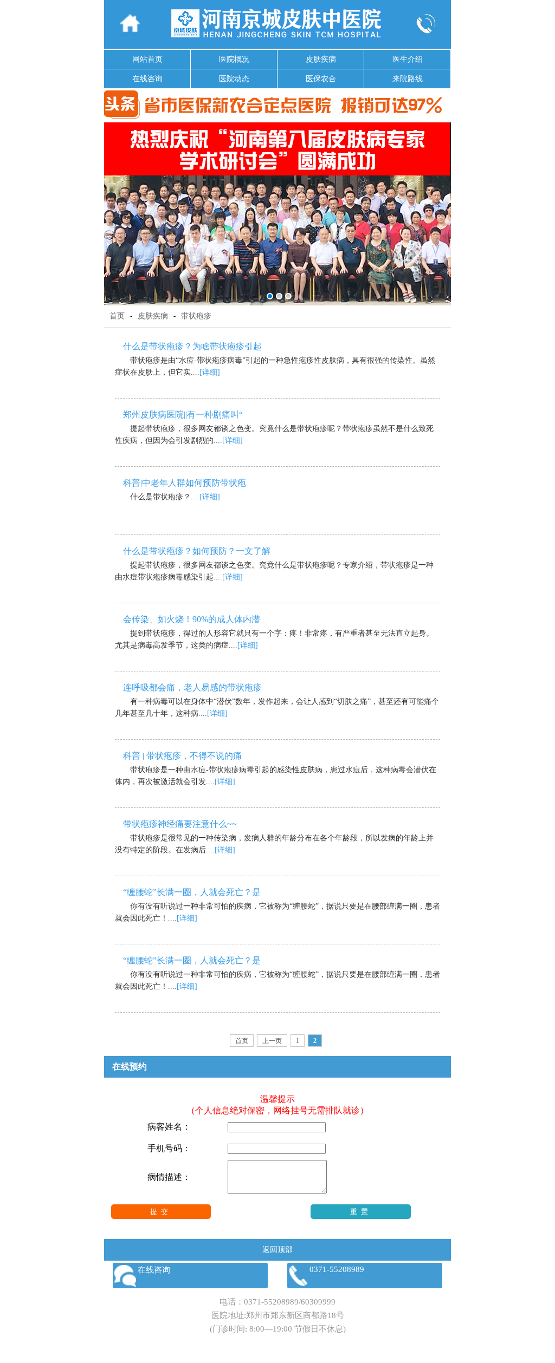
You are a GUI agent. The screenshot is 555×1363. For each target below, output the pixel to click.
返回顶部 (277, 1249)
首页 (117, 316)
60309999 (318, 1301)
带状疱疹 (196, 316)
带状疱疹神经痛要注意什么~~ (180, 824)
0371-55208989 (271, 1301)
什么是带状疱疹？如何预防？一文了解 (196, 551)
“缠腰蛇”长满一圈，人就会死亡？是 (192, 892)
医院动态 (234, 79)
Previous (114, 206)
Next (441, 206)
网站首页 (147, 59)
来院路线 (407, 79)
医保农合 (321, 79)
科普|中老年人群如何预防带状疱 (184, 482)
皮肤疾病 (321, 59)
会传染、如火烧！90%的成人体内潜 (191, 619)
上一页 (272, 1041)
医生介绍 (407, 59)
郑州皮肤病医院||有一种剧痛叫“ (183, 414)
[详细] (209, 372)
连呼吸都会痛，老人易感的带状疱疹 (192, 687)
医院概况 (234, 59)
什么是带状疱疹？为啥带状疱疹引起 (192, 346)
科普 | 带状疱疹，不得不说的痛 (182, 755)
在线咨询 (147, 79)
